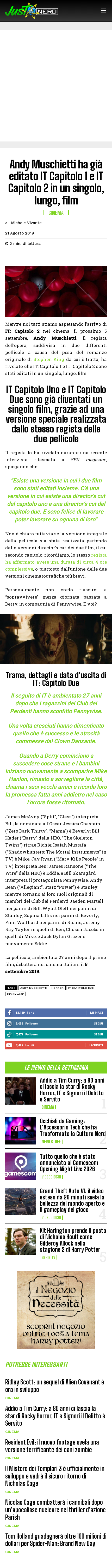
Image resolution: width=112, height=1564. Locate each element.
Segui (98, 1023)
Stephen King (49, 359)
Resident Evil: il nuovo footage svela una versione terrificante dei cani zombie (52, 1445)
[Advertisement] (56, 85)
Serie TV (48, 1257)
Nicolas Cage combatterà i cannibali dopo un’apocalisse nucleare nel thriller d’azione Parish (55, 1509)
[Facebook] (10, 256)
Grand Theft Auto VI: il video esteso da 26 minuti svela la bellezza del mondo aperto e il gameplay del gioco (72, 1200)
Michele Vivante (26, 223)
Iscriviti (96, 1045)
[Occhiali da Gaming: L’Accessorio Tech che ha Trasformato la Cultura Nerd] (20, 1130)
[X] (22, 256)
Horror (58, 987)
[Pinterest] (34, 256)
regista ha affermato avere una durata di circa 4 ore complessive (56, 562)
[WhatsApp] (46, 256)
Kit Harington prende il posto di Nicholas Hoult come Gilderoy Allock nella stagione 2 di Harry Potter (73, 1240)
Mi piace (96, 1012)
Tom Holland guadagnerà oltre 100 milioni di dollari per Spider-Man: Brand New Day (56, 1539)
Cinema (48, 1107)
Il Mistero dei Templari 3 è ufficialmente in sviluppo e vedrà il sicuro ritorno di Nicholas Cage (54, 1476)
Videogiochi (51, 1177)
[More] (58, 256)
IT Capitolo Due (81, 987)
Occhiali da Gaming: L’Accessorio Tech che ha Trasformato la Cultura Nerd (73, 1127)
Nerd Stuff (51, 1142)
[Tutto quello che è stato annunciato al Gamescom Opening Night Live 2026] (20, 1166)
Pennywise (15, 994)
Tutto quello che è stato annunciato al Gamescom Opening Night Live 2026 (69, 1162)
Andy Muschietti (33, 987)
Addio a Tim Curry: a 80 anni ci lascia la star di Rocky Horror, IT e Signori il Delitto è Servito (72, 1090)
